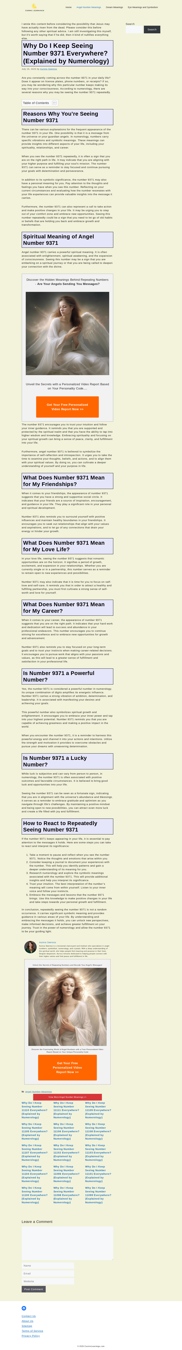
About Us (27, 1320)
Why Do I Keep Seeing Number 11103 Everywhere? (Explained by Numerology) (98, 1152)
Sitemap (27, 1325)
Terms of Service (32, 1330)
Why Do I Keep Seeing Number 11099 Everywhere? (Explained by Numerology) (98, 1195)
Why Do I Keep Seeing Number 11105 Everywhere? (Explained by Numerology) (35, 1131)
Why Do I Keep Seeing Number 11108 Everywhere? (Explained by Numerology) (98, 1131)
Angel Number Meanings (89, 7)
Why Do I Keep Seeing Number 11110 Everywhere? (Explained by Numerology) (35, 1110)
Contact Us (29, 1316)
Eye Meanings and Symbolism (143, 7)
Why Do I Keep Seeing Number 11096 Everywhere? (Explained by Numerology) (66, 1174)
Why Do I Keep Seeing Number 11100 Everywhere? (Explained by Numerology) (35, 1195)
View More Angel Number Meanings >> (67, 1097)
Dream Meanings (114, 7)
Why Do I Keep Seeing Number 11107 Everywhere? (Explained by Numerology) (35, 1152)
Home (69, 7)
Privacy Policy (31, 1335)
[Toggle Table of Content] (53, 103)
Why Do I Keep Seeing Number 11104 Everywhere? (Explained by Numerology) (35, 1174)
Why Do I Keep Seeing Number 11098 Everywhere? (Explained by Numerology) (66, 1195)
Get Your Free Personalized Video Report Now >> (67, 407)
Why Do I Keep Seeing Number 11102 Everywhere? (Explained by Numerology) (66, 1152)
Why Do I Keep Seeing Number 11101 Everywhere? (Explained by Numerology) (98, 1174)
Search (130, 23)
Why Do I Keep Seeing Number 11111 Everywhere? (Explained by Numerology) (66, 1110)
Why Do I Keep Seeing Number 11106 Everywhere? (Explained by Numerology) (66, 1131)
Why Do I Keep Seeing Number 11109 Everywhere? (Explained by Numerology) (98, 1110)
